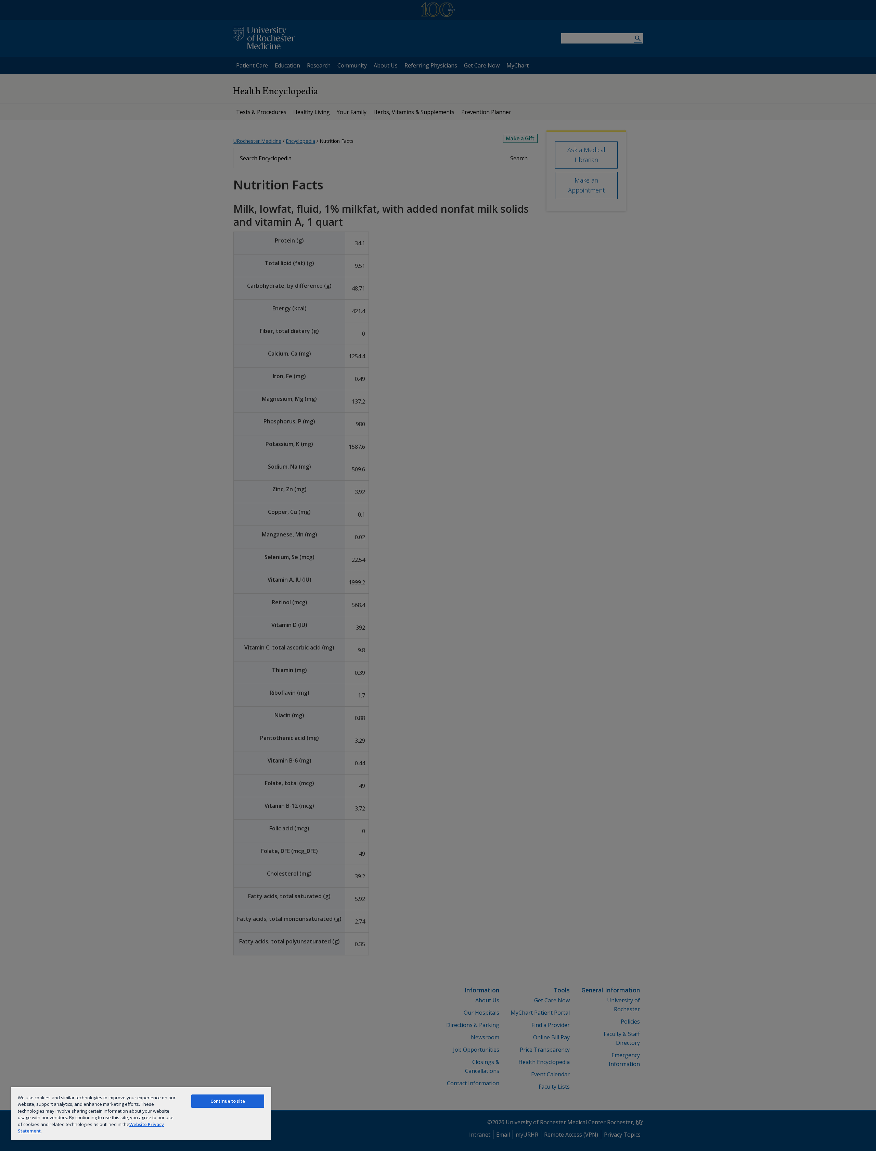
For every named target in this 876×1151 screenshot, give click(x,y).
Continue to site (227, 1101)
